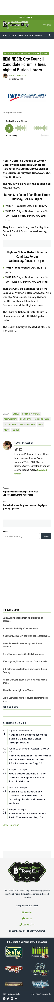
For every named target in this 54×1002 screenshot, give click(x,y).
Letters (38, 35)
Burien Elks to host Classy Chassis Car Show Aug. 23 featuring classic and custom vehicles (27, 797)
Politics (29, 35)
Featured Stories (27, 424)
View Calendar (11, 825)
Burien (16, 413)
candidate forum (42, 419)
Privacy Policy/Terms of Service (41, 994)
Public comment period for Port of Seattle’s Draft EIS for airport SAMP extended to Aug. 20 (30, 759)
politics (15, 429)
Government (33, 53)
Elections (21, 53)
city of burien (10, 424)
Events (12, 35)
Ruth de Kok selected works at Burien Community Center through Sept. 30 (28, 738)
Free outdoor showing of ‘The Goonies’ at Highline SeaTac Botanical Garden (27, 777)
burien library (10, 419)
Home (5, 35)
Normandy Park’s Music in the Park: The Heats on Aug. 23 (27, 815)
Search (5, 531)
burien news (25, 419)
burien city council (30, 413)
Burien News (9, 53)
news (40, 424)
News (6, 429)
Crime (20, 35)
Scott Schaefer (18, 75)
